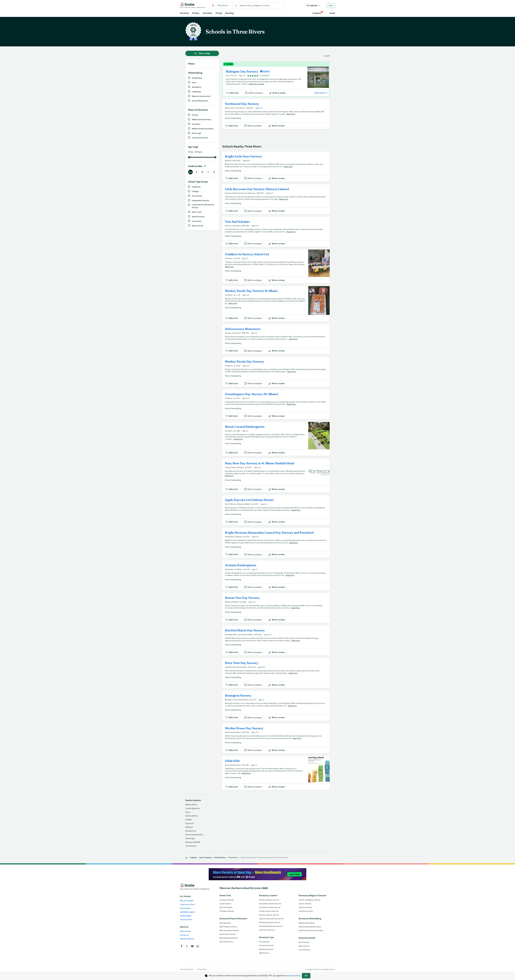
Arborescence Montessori (276, 339)
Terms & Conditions (186, 969)
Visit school (319, 92)
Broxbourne (190, 830)
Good (194, 82)
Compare (316, 13)
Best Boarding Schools (229, 938)
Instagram (197, 946)
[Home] (186, 858)
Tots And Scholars (276, 232)
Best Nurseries (225, 923)
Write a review (279, 92)
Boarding (229, 13)
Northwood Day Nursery (276, 114)
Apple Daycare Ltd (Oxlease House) (276, 510)
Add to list (234, 92)
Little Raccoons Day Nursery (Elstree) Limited (276, 199)
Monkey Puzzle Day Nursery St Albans (276, 304)
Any (190, 172)
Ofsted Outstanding (306, 923)
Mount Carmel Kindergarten (276, 439)
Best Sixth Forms (226, 941)
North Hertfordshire (194, 834)
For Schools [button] (312, 5)
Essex (187, 812)
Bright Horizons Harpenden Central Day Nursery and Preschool (276, 543)
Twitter (187, 946)
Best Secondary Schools (229, 930)
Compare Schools (227, 900)
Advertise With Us (187, 938)
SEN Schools (264, 953)
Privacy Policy (202, 969)
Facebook (181, 946)
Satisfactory (196, 87)
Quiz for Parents (226, 907)
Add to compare (255, 92)
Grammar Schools (266, 945)
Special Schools (198, 216)
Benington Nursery (276, 706)
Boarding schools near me (269, 922)
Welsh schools (197, 225)
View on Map (204, 53)
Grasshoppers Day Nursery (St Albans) (276, 404)
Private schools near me (268, 911)
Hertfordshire (191, 815)
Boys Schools (304, 946)
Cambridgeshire (192, 808)
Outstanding (197, 78)
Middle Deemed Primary (201, 119)
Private (219, 13)
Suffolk (188, 819)
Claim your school (187, 904)
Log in (330, 5)
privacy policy (294, 975)
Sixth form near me (267, 930)
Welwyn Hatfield (192, 842)
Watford (189, 827)
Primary (195, 13)
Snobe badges (185, 915)
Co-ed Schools (304, 949)
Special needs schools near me (271, 918)
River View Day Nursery (276, 673)
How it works (185, 908)
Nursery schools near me (269, 915)
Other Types (197, 212)
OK (306, 975)
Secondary (207, 13)
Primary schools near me (269, 900)
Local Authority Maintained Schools (203, 206)
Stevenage (190, 838)
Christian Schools (306, 911)
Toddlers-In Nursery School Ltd (276, 266)
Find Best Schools (227, 911)
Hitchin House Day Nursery (276, 738)
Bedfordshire (191, 804)
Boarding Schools (266, 949)
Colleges (195, 191)
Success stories (186, 919)
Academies (196, 187)
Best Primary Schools (228, 926)
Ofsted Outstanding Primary (310, 926)
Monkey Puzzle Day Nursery (276, 372)
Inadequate (196, 91)
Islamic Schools (305, 903)
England (193, 857)
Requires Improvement (201, 96)
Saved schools (225, 903)
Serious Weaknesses (200, 100)
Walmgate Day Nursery (276, 79)
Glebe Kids (276, 773)
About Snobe (185, 931)
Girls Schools (304, 942)
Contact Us (184, 935)
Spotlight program (187, 912)
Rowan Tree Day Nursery (276, 608)
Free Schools (197, 196)
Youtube (192, 946)
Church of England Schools (309, 900)
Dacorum (189, 823)
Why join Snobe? (187, 900)
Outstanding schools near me (271, 926)
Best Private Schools (228, 934)
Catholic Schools (305, 907)
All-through (196, 133)
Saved (332, 13)
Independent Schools (200, 200)
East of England (205, 857)
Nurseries (184, 13)
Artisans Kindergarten (276, 575)
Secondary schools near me (270, 903)
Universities (196, 221)
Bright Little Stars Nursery (276, 167)
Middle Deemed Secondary (202, 128)
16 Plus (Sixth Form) (200, 137)
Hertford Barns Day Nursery (276, 641)
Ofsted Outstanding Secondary (311, 930)
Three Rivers (191, 845)
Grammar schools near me (269, 907)
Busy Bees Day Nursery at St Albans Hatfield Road (276, 475)
